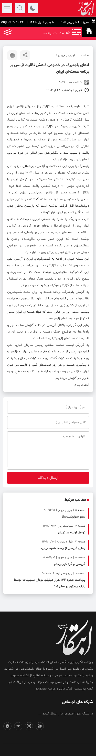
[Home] (89, 32)
